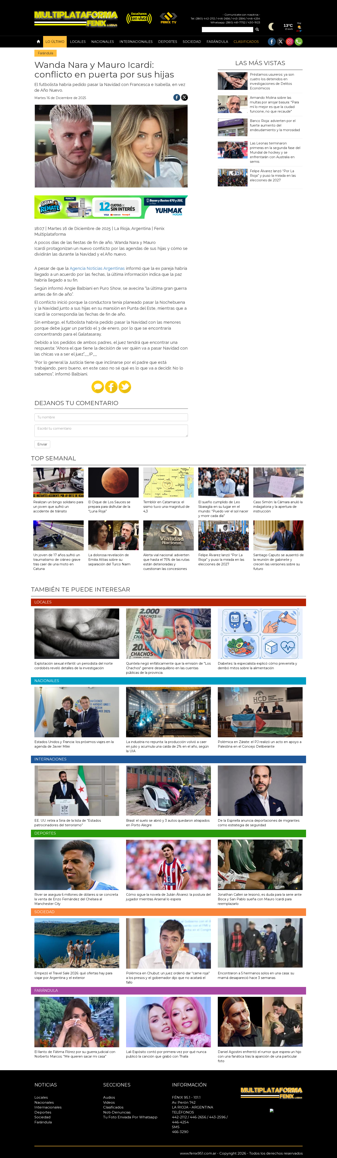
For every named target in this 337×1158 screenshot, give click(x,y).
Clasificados (246, 42)
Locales (78, 42)
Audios (109, 1097)
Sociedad (192, 42)
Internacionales (136, 42)
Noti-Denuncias (116, 1112)
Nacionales (102, 42)
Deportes (167, 42)
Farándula (217, 42)
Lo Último (54, 42)
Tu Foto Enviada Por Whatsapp (130, 1117)
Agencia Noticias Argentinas (97, 268)
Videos (109, 1102)
